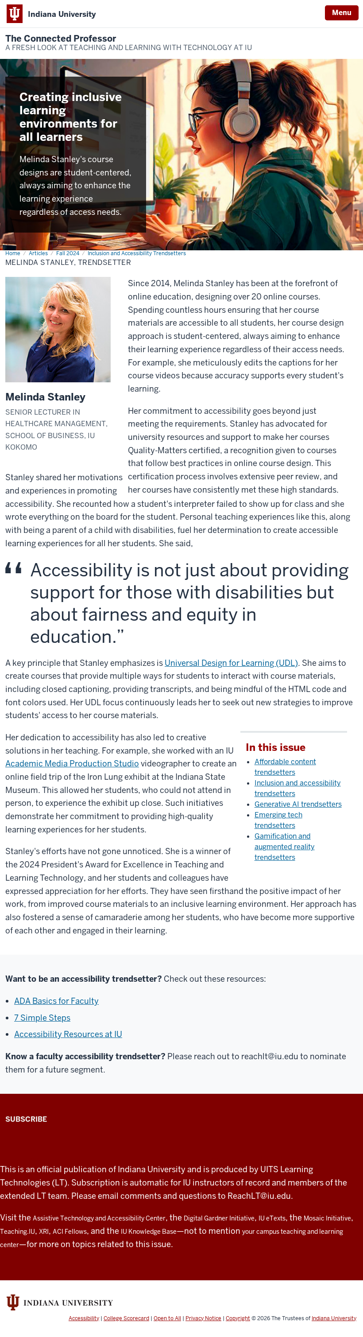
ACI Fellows (70, 1232)
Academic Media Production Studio (72, 763)
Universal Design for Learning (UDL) (231, 663)
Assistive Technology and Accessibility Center (99, 1218)
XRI (44, 1232)
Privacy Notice (203, 1318)
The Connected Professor (128, 43)
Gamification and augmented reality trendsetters (285, 847)
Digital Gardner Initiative (219, 1218)
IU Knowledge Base (149, 1232)
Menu (341, 12)
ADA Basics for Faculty (56, 1001)
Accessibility (84, 1318)
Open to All (167, 1318)
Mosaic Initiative (327, 1218)
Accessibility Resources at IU (68, 1034)
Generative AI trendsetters (298, 804)
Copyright (238, 1318)
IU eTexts (272, 1218)
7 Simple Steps (42, 1018)
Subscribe (26, 1119)
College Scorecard (126, 1318)
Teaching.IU (17, 1232)
